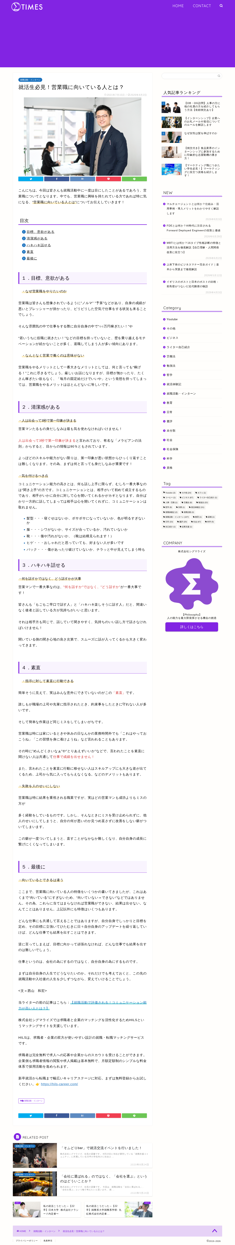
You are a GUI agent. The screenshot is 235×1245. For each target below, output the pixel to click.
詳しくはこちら (191, 627)
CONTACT (202, 5)
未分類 (171, 430)
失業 (181, 507)
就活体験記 (174, 384)
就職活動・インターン (30, 80)
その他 (171, 328)
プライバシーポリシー (27, 1240)
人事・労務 (171, 502)
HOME (178, 5)
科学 (170, 458)
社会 (170, 439)
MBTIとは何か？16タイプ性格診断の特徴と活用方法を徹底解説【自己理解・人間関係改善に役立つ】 (194, 248)
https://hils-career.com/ (59, 1084)
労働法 (171, 356)
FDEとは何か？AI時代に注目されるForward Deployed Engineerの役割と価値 (193, 228)
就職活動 (189, 512)
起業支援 (187, 527)
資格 (170, 467)
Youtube (172, 319)
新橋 (211, 517)
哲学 (170, 374)
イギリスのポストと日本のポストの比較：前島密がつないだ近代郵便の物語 (193, 284)
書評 (170, 421)
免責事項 (48, 1240)
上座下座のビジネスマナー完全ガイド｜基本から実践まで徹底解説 (193, 267)
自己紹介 (170, 527)
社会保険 (172, 449)
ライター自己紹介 (178, 347)
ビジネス (172, 337)
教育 (170, 402)
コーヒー (170, 498)
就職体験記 (171, 512)
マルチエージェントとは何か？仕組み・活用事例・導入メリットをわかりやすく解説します (193, 209)
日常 (170, 412)
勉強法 (171, 365)
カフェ (202, 493)
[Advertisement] (117, 41)
